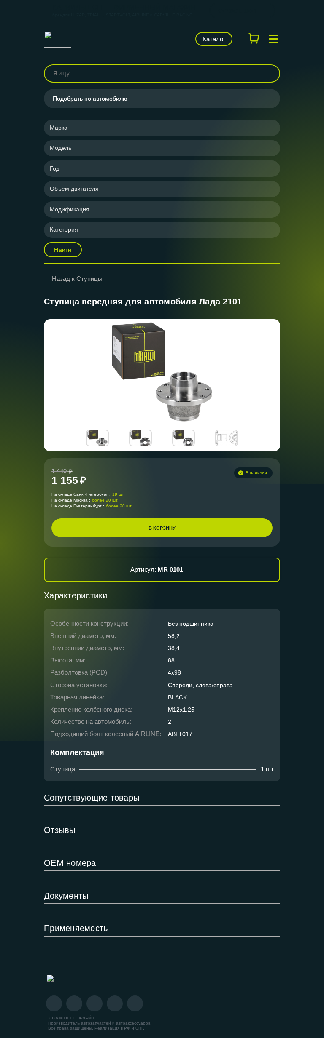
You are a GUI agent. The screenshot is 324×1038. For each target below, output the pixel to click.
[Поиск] (270, 73)
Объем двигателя (74, 188)
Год (54, 168)
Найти (62, 249)
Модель (60, 147)
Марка (59, 127)
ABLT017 (180, 734)
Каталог (213, 39)
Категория (64, 229)
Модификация (69, 209)
